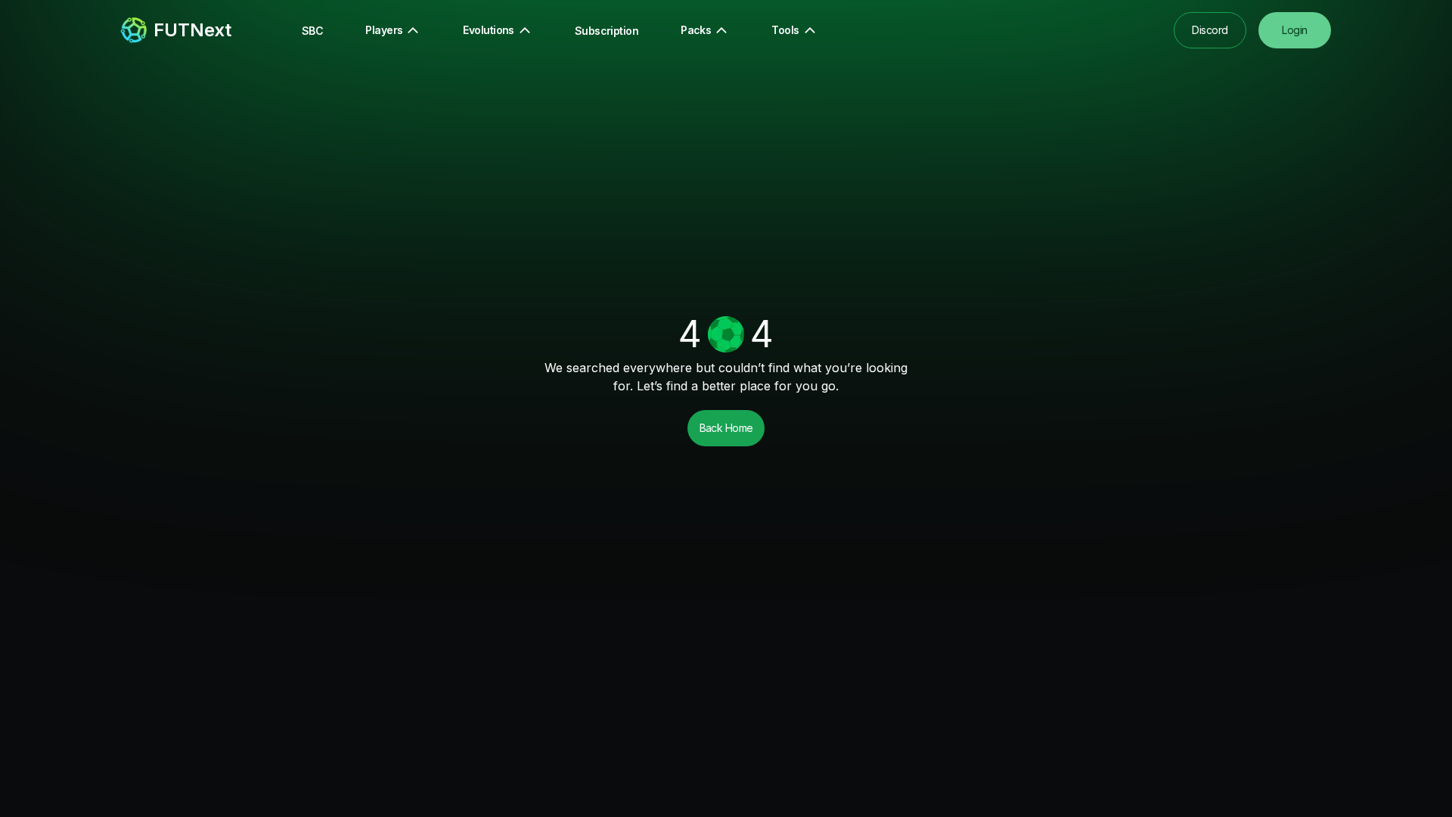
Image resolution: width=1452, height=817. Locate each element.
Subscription (606, 30)
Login (1294, 29)
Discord (1209, 29)
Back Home (726, 427)
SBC (312, 30)
